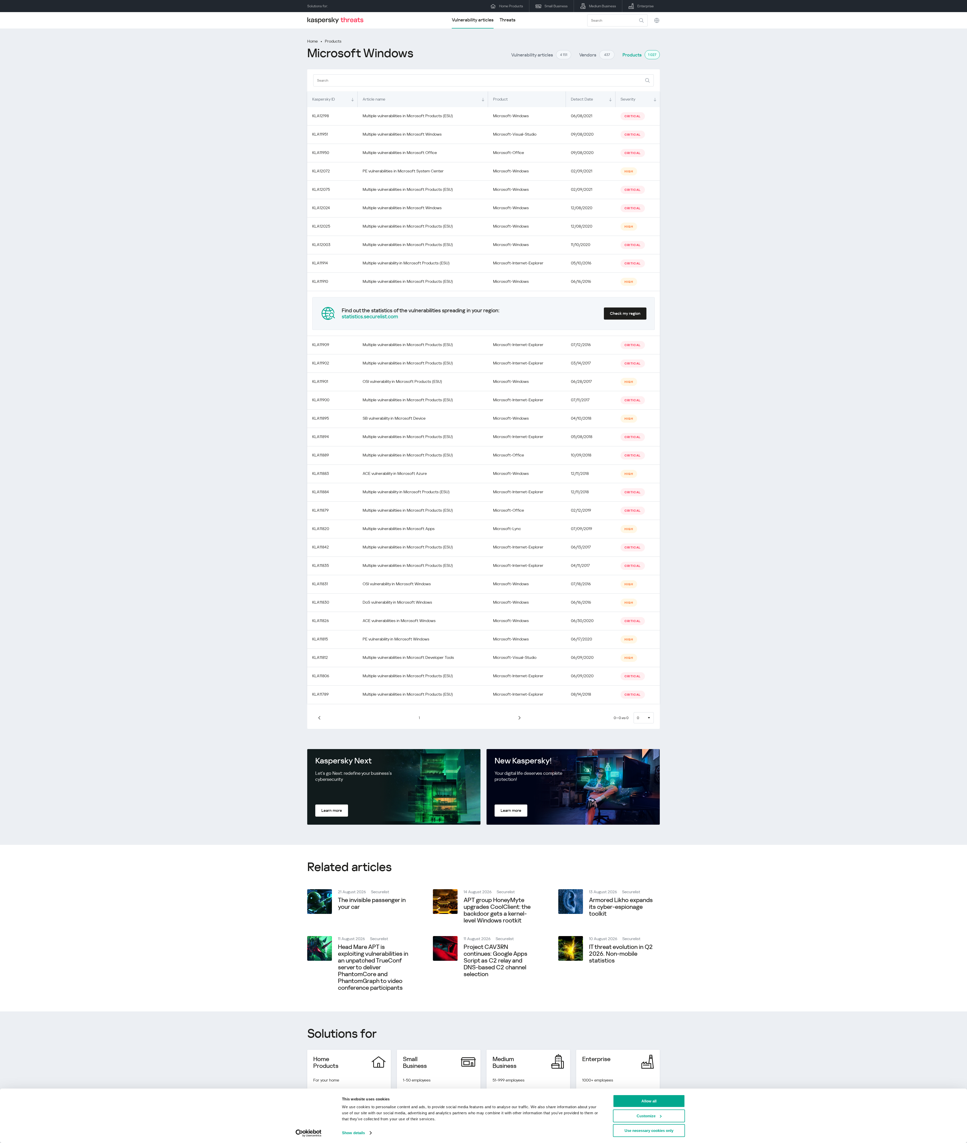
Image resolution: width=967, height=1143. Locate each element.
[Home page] (337, 20)
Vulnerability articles (473, 19)
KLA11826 (320, 620)
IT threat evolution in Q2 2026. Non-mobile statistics (621, 953)
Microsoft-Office (508, 152)
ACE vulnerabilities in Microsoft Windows (399, 620)
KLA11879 (320, 510)
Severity (627, 99)
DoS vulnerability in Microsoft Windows (397, 602)
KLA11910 (320, 281)
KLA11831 (320, 583)
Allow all (649, 1101)
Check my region (625, 313)
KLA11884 (320, 491)
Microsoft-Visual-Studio (514, 134)
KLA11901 (320, 381)
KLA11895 (320, 418)
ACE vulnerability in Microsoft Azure (395, 473)
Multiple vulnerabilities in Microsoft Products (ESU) (408, 115)
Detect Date (582, 99)
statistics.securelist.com (370, 317)
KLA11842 (320, 547)
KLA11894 (320, 436)
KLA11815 (320, 639)
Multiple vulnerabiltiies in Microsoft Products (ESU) (408, 510)
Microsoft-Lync (507, 528)
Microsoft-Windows (511, 115)
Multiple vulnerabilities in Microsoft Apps (399, 528)
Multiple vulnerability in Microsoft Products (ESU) (406, 263)
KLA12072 (321, 171)
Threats (507, 19)
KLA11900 (320, 399)
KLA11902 (320, 363)
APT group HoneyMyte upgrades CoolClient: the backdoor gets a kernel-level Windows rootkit (497, 910)
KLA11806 (320, 675)
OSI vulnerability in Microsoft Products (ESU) (402, 381)
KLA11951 (320, 134)
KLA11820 (320, 528)
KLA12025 (321, 226)
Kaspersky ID (323, 99)
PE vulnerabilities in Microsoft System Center (403, 171)
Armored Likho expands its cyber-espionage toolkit (621, 907)
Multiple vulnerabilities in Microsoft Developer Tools (408, 657)
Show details (353, 1133)
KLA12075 (321, 189)
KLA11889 (320, 455)
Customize (646, 1116)
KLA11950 (320, 152)
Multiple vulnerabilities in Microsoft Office (400, 152)
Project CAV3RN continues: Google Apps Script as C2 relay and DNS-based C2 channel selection (495, 960)
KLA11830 (320, 602)
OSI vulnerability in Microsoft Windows (397, 583)
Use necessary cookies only (649, 1130)
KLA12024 (321, 207)
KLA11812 (320, 657)
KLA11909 (320, 344)
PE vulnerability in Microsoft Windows (396, 639)
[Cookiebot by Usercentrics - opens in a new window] (309, 1133)
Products (333, 41)
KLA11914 (320, 263)
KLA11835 (320, 565)
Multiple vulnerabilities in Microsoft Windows (402, 134)
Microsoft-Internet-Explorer (518, 263)
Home (312, 41)
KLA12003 (321, 244)
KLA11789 (320, 694)
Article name (374, 99)
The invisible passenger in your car (372, 903)
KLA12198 (320, 115)
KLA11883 (320, 473)
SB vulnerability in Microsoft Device (394, 418)
